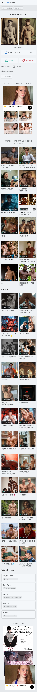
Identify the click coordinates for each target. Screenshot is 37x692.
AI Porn (9, 2)
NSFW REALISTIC (27, 83)
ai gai (22, 623)
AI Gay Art (8, 77)
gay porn (16, 623)
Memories (16, 83)
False (10, 83)
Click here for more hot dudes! (20, 52)
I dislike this (29, 60)
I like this (11, 60)
